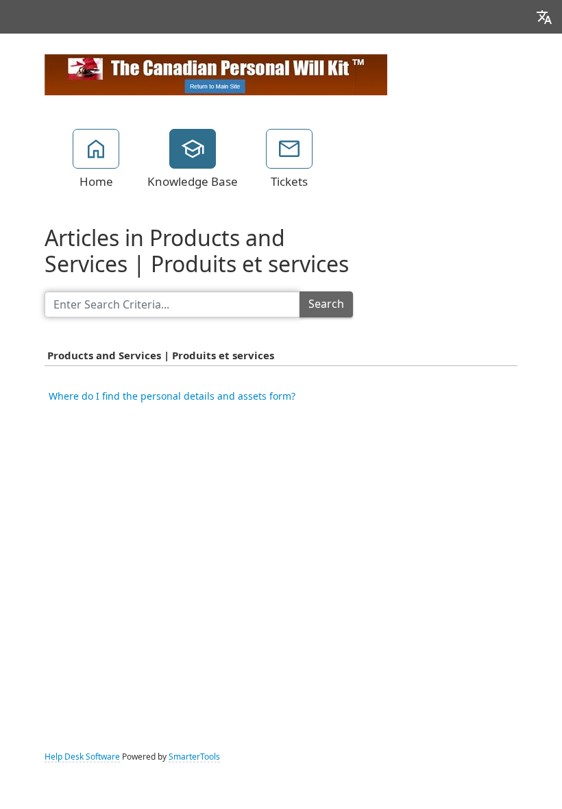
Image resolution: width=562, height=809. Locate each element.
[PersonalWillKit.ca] (216, 73)
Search (326, 304)
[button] (544, 17)
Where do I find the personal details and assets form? (172, 396)
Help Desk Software (82, 757)
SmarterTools (194, 757)
